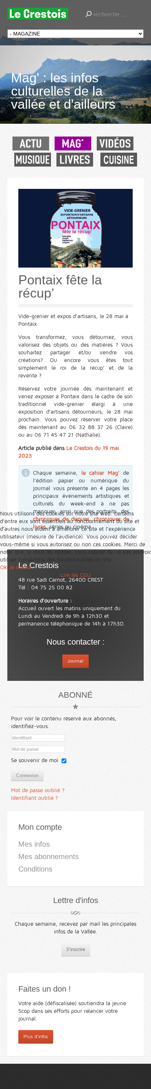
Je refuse (20, 567)
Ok (3, 567)
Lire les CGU (75, 575)
